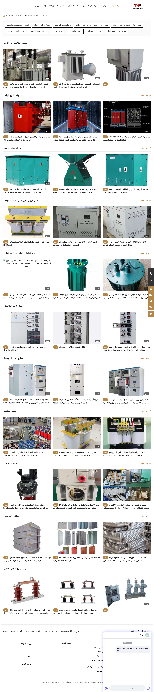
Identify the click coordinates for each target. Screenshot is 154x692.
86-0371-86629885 (11, 631)
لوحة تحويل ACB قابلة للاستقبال (72, 347)
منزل (126, 6)
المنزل (8, 16)
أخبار (29, 656)
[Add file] (148, 688)
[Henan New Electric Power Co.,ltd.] (138, 6)
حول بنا (104, 6)
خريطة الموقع (26, 664)
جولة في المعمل (89, 6)
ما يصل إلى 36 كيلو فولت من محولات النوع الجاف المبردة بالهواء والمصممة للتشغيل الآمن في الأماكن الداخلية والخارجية (76, 297)
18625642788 (32, 631)
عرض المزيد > (145, 43)
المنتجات (116, 6)
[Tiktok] (137, 631)
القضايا (29, 660)
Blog (51, 6)
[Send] (107, 688)
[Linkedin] (132, 631)
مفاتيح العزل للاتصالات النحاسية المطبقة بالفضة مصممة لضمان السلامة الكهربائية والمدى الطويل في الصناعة (75, 613)
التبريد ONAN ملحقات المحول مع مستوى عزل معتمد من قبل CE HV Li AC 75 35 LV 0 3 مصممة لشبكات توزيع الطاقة (126, 507)
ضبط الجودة (73, 6)
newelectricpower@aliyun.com (57, 631)
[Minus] (106, 635)
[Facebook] (142, 631)
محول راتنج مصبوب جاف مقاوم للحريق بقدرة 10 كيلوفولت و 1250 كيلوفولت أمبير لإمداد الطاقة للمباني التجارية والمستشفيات (75, 139)
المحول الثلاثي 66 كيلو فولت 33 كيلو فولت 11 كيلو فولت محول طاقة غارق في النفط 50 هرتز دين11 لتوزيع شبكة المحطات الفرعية (25, 87)
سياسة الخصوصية (47, 682)
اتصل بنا (60, 6)
